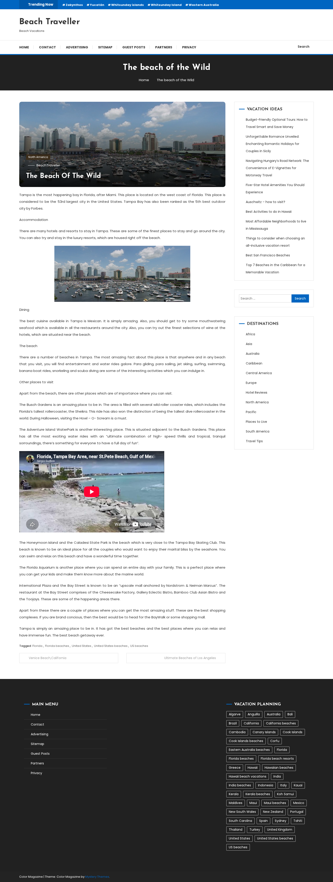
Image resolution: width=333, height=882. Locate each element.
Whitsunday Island (166, 5)
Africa (250, 334)
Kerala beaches (258, 794)
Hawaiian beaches (279, 767)
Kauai (298, 785)
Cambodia (237, 732)
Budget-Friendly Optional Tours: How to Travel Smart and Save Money (277, 123)
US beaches (139, 646)
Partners (163, 47)
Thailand (235, 829)
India (277, 776)
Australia (252, 353)
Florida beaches (57, 646)
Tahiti (297, 820)
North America (38, 157)
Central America (259, 373)
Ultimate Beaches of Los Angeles (190, 658)
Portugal (296, 811)
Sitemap (105, 47)
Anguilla (254, 714)
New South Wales (242, 811)
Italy (283, 785)
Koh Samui (285, 794)
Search (303, 46)
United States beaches (111, 646)
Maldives (235, 803)
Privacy (189, 47)
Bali (290, 714)
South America (257, 431)
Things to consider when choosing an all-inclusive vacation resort (275, 242)
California (251, 723)
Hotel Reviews (256, 392)
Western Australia (204, 5)
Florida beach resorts (277, 758)
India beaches (240, 785)
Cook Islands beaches (246, 741)
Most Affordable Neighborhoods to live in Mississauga (276, 225)
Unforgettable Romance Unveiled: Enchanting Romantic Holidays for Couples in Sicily (272, 143)
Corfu (274, 741)
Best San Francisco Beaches (268, 255)
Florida (37, 646)
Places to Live (256, 421)
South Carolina (240, 820)
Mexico (298, 803)
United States (81, 646)
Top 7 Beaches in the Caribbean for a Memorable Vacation (275, 268)
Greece (235, 767)
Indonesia (265, 785)
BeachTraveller (48, 165)
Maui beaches (275, 803)
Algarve (235, 714)
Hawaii (253, 767)
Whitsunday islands (127, 5)
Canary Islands (264, 732)
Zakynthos (74, 5)
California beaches (281, 723)
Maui (253, 803)
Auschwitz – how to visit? (265, 202)
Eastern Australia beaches (249, 749)
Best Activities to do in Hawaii (269, 211)
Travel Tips (254, 441)
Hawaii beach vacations (247, 776)
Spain (263, 820)
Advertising (77, 47)
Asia (249, 344)
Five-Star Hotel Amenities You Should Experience (275, 188)
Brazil (233, 723)
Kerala (234, 794)
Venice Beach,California (47, 658)
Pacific (251, 412)
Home (24, 47)
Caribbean (254, 363)
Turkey (254, 829)
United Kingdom (279, 829)
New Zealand (273, 811)
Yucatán (97, 5)
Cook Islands (292, 732)
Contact (47, 47)
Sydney (280, 820)
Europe (251, 383)
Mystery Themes (97, 877)
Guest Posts (133, 47)
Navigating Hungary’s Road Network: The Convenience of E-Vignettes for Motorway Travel (277, 167)
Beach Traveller (49, 22)
